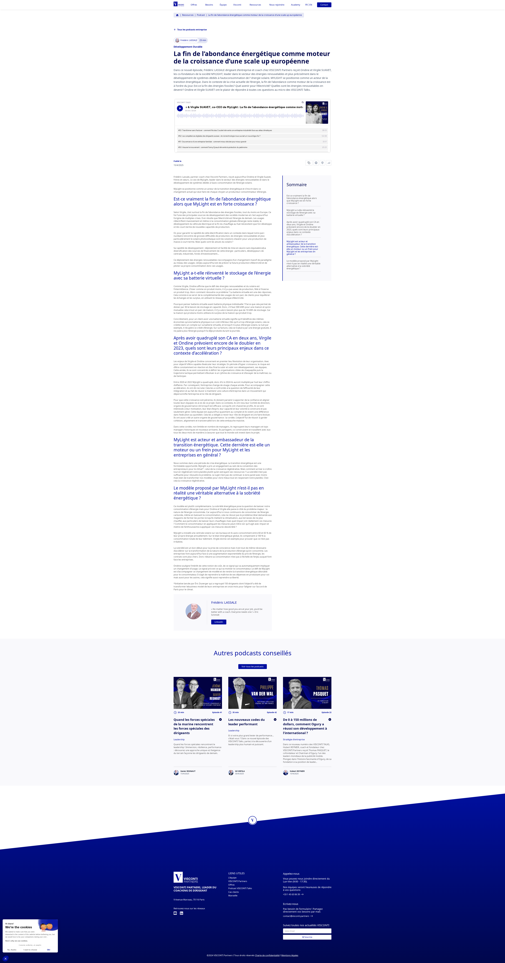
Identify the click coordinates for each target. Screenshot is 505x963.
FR (306, 4)
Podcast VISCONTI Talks (240, 888)
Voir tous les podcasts (253, 666)
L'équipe (232, 877)
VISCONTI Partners (237, 881)
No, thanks (11, 950)
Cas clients (233, 892)
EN (310, 4)
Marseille (232, 895)
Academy (295, 5)
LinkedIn (218, 621)
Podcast (201, 15)
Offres (231, 885)
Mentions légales (289, 955)
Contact (324, 4)
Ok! (48, 950)
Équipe (223, 5)
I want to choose (30, 950)
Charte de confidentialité (267, 955)
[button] (194, 5)
